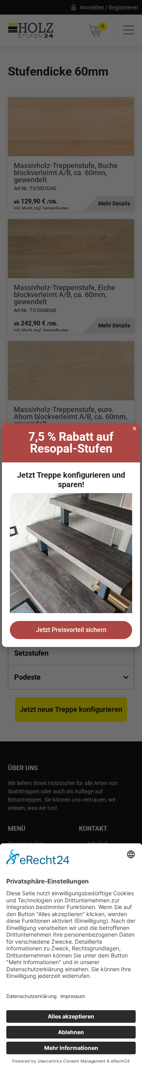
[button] (134, 428)
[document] (71, 535)
